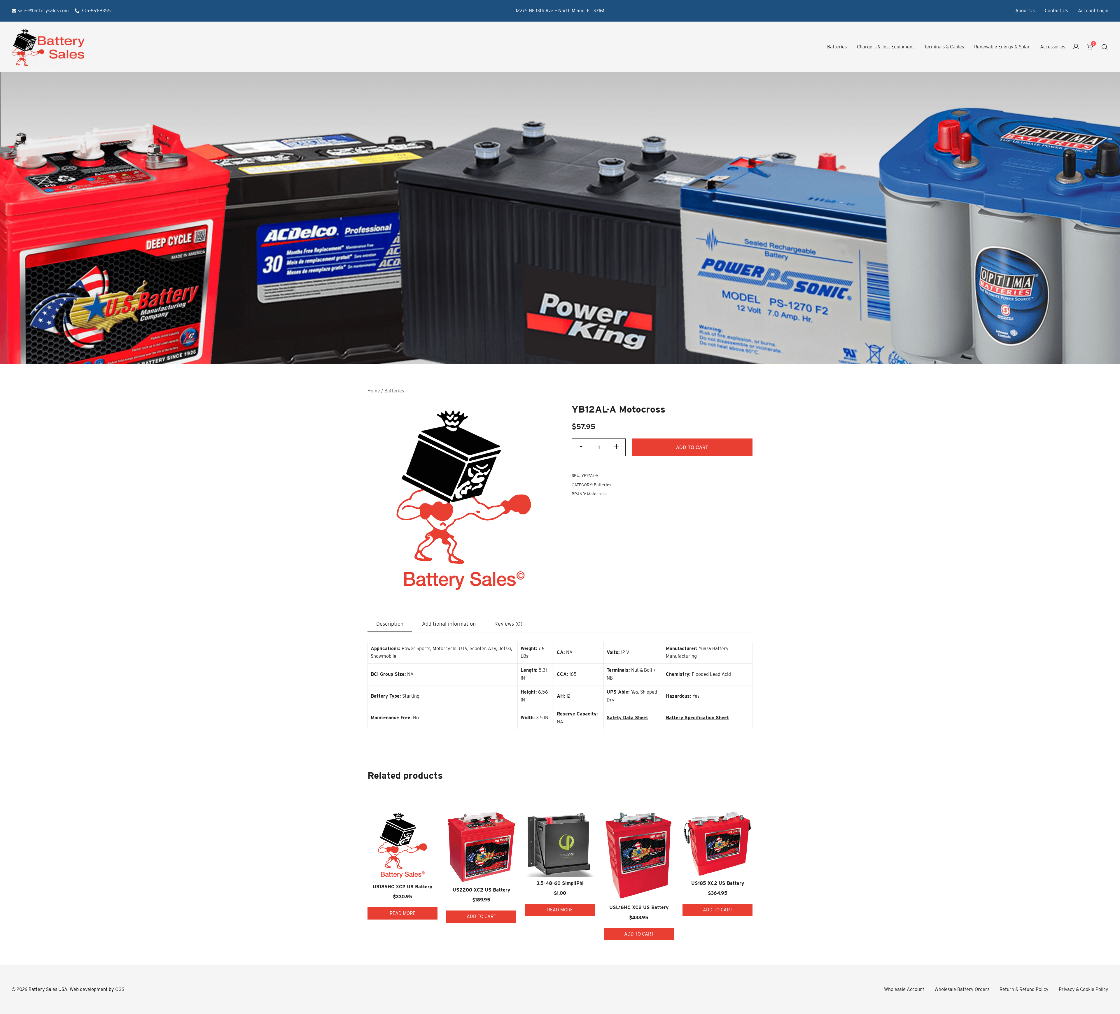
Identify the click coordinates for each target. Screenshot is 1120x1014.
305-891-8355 (96, 10)
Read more (402, 913)
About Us (1025, 10)
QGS (119, 989)
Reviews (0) (508, 624)
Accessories (1052, 47)
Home (374, 391)
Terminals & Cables (944, 47)
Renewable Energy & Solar (1002, 47)
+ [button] (617, 447)
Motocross (597, 494)
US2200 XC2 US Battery (481, 890)
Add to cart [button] (481, 916)
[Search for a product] (1104, 47)
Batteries (837, 47)
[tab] (390, 624)
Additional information (449, 624)
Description (389, 624)
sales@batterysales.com (43, 10)
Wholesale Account (904, 989)
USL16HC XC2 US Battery (638, 907)
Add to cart (692, 447)
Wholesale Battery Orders (962, 989)
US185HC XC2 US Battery (402, 887)
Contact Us (1056, 10)
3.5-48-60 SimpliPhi (560, 883)
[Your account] (1075, 47)
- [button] (581, 447)
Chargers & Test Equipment (885, 47)
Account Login (1093, 10)
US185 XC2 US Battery (717, 883)
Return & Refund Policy (1024, 989)
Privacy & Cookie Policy (1083, 989)
